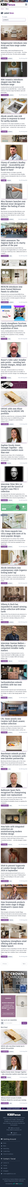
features (9, 180)
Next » (24, 964)
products (10, 58)
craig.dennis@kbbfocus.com (14, 1134)
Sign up (24, 1023)
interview (5, 500)
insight (4, 180)
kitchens (5, 58)
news (10, 256)
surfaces (5, 546)
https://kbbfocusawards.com (14, 1130)
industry (4, 339)
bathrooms (5, 95)
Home (2, 9)
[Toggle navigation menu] (26, 4)
